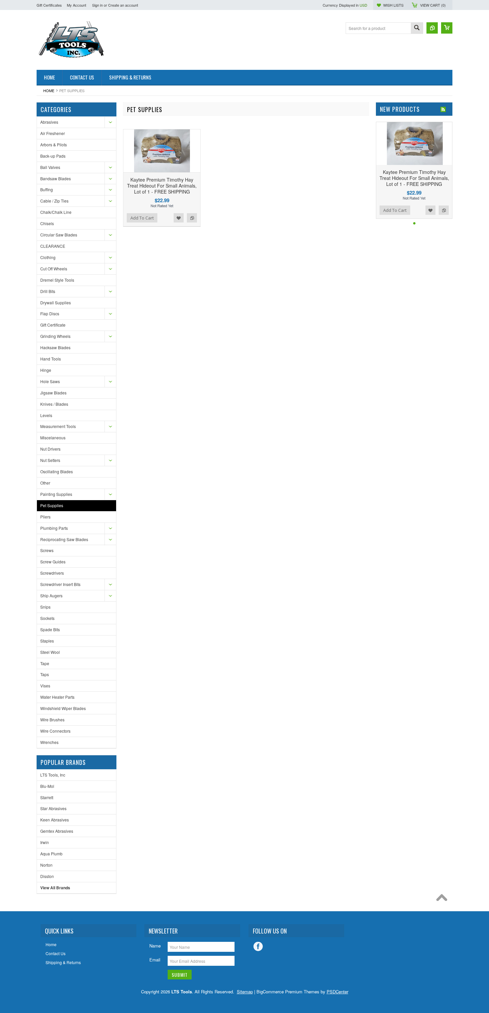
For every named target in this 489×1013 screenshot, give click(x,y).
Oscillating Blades (56, 471)
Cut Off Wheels (53, 268)
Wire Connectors (55, 731)
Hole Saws (50, 381)
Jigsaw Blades (53, 392)
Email (154, 959)
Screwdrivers (52, 573)
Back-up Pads (53, 156)
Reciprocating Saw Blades (64, 539)
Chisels (47, 223)
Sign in (97, 5)
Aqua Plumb (51, 853)
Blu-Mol (47, 786)
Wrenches (49, 742)
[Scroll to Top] (443, 899)
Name (155, 945)
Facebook (258, 946)
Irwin (44, 842)
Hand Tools (50, 359)
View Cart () (433, 5)
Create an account (123, 5)
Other (45, 483)
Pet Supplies (51, 505)
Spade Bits (50, 629)
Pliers (45, 516)
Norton (46, 865)
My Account (76, 5)
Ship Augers (51, 595)
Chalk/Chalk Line (56, 212)
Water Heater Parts (57, 697)
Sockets (47, 618)
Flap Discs (49, 313)
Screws (47, 550)
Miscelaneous (53, 437)
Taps (44, 674)
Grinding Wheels (55, 336)
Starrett (46, 797)
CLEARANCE (52, 246)
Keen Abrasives (54, 819)
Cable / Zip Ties (54, 201)
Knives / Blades (54, 404)
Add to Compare (192, 217)
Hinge (45, 370)
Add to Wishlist (179, 217)
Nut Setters (50, 460)
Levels (46, 415)
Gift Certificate (53, 325)
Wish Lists (393, 5)
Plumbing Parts (54, 528)
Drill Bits (47, 291)
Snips (45, 607)
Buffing (46, 189)
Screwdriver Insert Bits (60, 584)
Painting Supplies (56, 494)
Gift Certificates (49, 5)
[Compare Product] (432, 28)
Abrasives (49, 122)
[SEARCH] (417, 28)
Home (48, 90)
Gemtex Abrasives (56, 831)
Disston (47, 876)
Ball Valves (50, 167)
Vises (45, 685)
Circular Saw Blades (58, 234)
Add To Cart (142, 218)
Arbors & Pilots (53, 144)
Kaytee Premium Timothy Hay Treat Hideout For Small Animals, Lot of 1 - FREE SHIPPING (162, 185)
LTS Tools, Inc (52, 775)
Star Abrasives (53, 808)
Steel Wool (50, 652)
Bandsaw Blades (55, 178)
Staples (47, 641)
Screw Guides (53, 561)
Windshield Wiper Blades (63, 708)
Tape (44, 663)
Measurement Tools (58, 426)
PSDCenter (337, 991)
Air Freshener (52, 133)
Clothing (48, 257)
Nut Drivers (50, 449)
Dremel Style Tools (57, 280)
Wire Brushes (52, 719)
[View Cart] (446, 28)
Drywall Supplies (55, 302)
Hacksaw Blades (55, 347)
